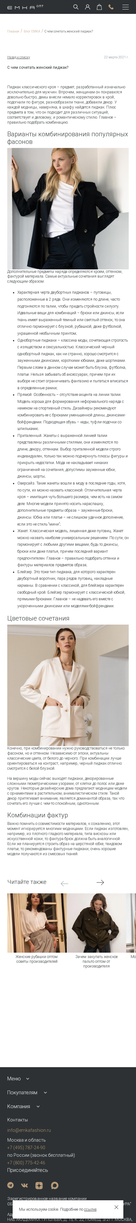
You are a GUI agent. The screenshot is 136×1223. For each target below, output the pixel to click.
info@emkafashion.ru (29, 1130)
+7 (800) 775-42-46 (26, 1162)
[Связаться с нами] (111, 6)
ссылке (90, 1209)
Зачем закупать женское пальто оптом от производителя (96, 962)
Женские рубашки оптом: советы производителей (37, 959)
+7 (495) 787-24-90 (26, 1147)
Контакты (17, 1119)
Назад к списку (18, 57)
